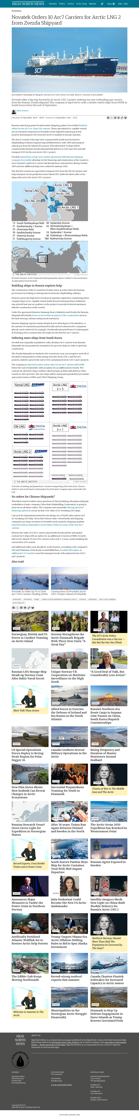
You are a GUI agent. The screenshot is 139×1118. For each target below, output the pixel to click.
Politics (62, 4)
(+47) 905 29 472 (99, 1081)
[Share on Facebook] (108, 117)
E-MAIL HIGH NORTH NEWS (61, 1085)
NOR (120, 4)
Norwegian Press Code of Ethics (65, 1042)
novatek (28, 599)
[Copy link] (122, 117)
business (93, 599)
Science (71, 4)
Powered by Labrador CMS (69, 1115)
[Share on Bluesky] (125, 117)
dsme (36, 599)
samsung (17, 599)
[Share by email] (118, 117)
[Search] (102, 4)
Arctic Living (81, 4)
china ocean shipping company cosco (59, 599)
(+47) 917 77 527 (56, 1081)
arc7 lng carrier (107, 599)
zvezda (82, 599)
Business (53, 4)
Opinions (92, 4)
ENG (126, 4)
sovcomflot (18, 603)
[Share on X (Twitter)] (111, 117)
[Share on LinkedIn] (115, 117)
